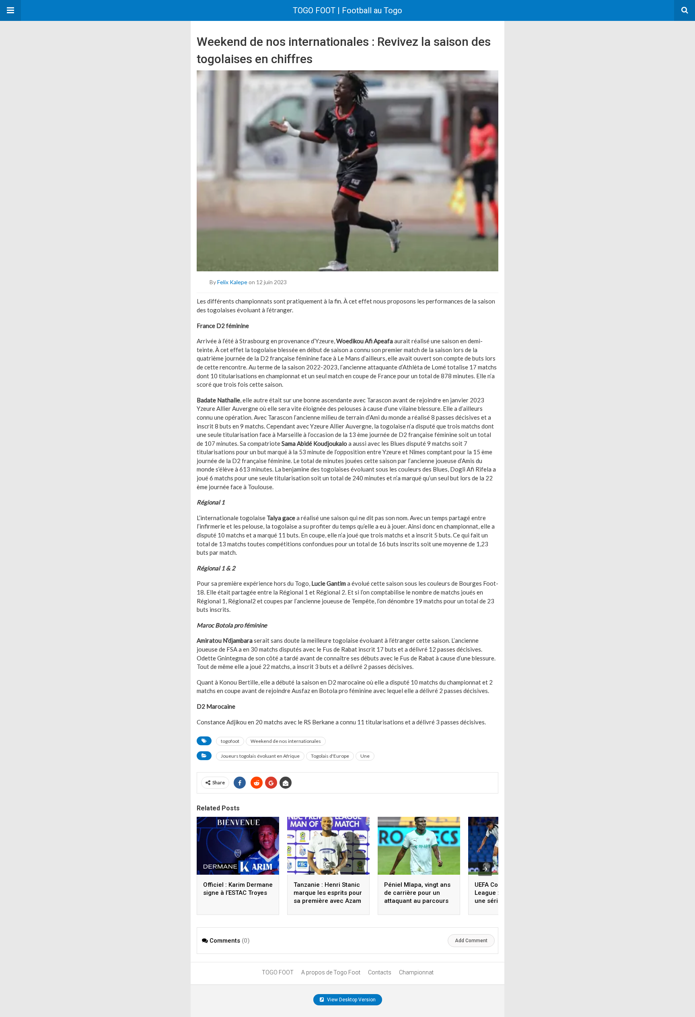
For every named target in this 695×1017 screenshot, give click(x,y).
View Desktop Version (351, 1000)
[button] (10, 10)
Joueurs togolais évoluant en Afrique (260, 756)
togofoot (230, 741)
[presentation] (485, 869)
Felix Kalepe (232, 282)
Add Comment (471, 940)
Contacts (379, 972)
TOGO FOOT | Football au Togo (347, 10)
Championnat (416, 972)
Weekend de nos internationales (286, 741)
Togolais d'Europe (330, 756)
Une (365, 756)
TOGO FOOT (278, 972)
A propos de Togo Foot (330, 972)
